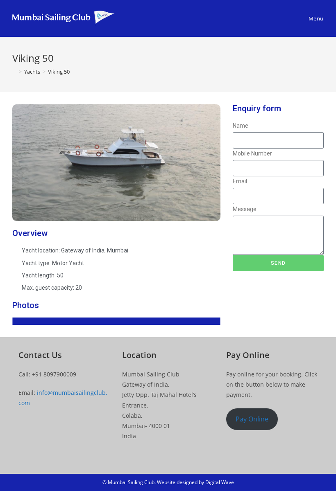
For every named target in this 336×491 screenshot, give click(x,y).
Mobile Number (252, 153)
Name (240, 125)
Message (245, 209)
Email (240, 181)
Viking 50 (59, 71)
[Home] (14, 71)
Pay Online (252, 418)
